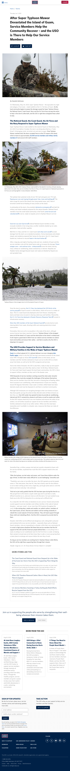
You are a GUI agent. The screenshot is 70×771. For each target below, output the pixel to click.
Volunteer (5, 748)
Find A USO (33, 744)
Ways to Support (43, 707)
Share (16, 46)
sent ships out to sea (44, 232)
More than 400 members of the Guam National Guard (26, 323)
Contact (4, 763)
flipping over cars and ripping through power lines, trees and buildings (31, 199)
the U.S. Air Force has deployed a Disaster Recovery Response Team (31, 317)
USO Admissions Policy (23, 741)
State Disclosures (27, 763)
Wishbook (5, 744)
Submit (5, 718)
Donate (64, 2)
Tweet (28, 46)
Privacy (19, 763)
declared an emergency (43, 207)
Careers (32, 741)
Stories (18, 9)
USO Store (33, 748)
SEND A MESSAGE (29, 620)
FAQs (8, 763)
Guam (12, 353)
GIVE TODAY (42, 620)
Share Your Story (21, 748)
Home (12, 9)
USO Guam (32, 357)
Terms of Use (14, 763)
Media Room (19, 744)
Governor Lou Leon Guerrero (19, 224)
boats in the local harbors (37, 238)
